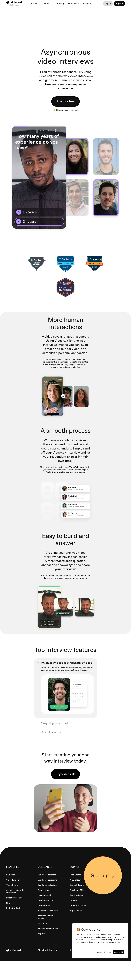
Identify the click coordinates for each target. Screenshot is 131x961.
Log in (108, 3)
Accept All (118, 952)
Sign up (119, 3)
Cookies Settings (103, 952)
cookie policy (114, 942)
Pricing (60, 3)
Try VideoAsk (65, 774)
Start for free (65, 101)
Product (34, 3)
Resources (88, 3)
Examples (72, 3)
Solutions (46, 3)
